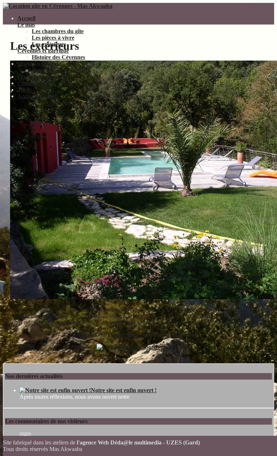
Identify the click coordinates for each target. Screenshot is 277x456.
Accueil (26, 18)
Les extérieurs (49, 44)
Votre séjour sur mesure (61, 70)
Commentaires (35, 83)
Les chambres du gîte (58, 31)
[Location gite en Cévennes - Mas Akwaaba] (58, 6)
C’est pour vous (36, 77)
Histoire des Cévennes (58, 57)
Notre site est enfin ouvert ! (124, 390)
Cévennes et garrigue (43, 51)
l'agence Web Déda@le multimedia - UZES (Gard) (138, 442)
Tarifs (24, 90)
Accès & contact (37, 96)
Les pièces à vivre (53, 38)
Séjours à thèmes (37, 64)
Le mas (26, 25)
